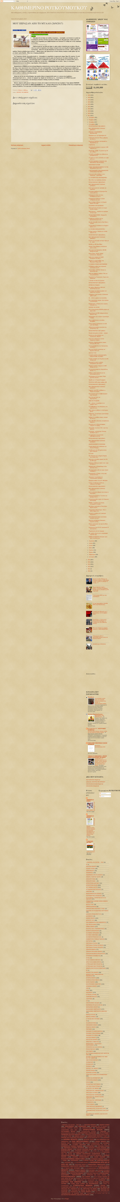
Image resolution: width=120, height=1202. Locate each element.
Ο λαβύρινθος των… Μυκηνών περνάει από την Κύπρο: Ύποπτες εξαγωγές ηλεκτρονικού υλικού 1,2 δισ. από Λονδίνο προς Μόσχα (101, 762)
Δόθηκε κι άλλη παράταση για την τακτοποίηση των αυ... (97, 373)
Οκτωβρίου (92, 122)
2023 (89, 102)
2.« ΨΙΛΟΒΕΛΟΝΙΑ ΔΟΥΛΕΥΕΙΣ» (97, 229)
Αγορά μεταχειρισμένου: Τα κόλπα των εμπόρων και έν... (98, 496)
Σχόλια (102, 796)
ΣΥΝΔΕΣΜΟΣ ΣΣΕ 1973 (90, 842)
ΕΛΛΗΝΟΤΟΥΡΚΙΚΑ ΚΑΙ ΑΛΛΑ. (94, 937)
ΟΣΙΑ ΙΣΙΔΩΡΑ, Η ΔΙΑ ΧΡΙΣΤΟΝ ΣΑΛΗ (99, 716)
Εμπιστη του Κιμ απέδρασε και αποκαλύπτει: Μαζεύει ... (96, 336)
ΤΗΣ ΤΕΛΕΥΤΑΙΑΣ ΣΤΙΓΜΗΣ (93, 1086)
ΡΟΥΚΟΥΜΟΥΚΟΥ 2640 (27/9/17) (97, 182)
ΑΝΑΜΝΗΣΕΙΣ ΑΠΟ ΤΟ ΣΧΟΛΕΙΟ (94, 874)
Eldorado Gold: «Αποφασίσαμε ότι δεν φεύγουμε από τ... (98, 467)
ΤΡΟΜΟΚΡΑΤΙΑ (90, 1102)
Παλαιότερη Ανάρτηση (76, 145)
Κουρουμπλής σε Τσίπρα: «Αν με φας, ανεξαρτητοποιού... (98, 474)
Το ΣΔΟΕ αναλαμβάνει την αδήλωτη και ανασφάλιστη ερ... (98, 155)
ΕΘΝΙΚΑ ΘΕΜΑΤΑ (90, 926)
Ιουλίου (91, 543)
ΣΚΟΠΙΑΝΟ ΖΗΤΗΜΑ (91, 1072)
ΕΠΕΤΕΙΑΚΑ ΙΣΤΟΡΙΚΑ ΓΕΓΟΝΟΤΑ (94, 945)
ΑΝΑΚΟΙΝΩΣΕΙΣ (90, 870)
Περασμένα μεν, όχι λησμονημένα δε (97, 135)
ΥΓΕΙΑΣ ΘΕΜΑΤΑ (90, 1104)
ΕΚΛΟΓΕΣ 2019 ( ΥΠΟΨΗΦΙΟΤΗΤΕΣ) (95, 928)
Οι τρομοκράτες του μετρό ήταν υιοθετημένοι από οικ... (96, 435)
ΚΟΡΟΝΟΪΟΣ (89, 992)
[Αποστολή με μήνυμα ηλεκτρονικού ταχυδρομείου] (34, 90)
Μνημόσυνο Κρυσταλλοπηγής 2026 (100, 746)
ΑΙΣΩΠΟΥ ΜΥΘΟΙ (90, 868)
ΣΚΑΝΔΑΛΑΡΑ (89, 1064)
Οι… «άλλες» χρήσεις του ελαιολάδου (98, 298)
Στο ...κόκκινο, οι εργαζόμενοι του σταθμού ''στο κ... (97, 403)
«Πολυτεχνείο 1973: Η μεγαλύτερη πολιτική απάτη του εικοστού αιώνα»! (100, 637)
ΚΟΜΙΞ (88, 990)
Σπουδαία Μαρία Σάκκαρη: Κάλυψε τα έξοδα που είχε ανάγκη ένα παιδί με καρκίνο (97, 732)
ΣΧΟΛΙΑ (88, 1082)
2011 (89, 568)
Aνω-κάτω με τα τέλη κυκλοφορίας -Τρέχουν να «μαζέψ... (97, 425)
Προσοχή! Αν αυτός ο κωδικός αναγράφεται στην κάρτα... (96, 363)
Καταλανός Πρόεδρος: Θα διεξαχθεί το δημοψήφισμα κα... (98, 142)
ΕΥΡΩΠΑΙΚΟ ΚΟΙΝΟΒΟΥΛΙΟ (93, 955)
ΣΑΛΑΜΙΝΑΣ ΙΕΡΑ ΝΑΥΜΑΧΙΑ (96, 205)
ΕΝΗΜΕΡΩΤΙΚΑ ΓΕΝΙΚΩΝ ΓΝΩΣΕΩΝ (95, 939)
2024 (89, 99)
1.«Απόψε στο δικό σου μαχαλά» (96, 280)
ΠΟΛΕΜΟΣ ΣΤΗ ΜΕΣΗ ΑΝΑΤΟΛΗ (94, 1031)
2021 (89, 106)
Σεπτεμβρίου (92, 124)
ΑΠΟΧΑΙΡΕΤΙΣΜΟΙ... (91, 881)
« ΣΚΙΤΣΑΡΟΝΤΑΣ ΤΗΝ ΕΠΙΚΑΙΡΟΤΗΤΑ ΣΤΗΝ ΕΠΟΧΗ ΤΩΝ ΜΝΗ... (98, 171)
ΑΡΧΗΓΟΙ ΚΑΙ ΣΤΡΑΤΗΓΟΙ (99, 644)
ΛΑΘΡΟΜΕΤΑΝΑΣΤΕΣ (91, 996)
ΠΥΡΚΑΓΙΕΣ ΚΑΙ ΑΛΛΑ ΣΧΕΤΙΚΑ (94, 1047)
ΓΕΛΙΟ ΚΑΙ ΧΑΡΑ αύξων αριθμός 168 (98, 382)
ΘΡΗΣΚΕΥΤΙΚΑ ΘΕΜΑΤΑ (92, 972)
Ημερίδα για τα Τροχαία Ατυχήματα (97, 380)
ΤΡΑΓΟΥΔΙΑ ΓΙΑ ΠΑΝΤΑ (92, 1092)
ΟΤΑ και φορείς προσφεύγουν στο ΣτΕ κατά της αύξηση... (98, 324)
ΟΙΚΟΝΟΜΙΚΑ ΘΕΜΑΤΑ (92, 1025)
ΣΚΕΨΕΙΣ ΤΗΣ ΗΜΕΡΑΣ (22, 92)
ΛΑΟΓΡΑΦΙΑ (89, 998)
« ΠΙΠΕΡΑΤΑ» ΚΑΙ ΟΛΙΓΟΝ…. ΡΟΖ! (94, 862)
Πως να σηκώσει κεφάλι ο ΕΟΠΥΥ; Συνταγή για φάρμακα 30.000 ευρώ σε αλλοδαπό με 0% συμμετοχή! (101, 588)
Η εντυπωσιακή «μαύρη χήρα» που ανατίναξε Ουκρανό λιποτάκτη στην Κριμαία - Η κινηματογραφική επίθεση (100, 701)
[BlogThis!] (36, 90)
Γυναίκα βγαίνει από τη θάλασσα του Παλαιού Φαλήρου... (97, 447)
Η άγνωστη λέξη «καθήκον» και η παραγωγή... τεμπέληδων (97, 175)
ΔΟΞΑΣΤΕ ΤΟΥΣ (90, 920)
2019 (89, 111)
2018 (89, 113)
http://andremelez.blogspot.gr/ (93, 779)
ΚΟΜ (87, 988)
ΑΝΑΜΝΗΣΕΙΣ (89, 872)
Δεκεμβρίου (92, 117)
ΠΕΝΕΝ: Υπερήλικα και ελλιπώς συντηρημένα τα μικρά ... (96, 503)
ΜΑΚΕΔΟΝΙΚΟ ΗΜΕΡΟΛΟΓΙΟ (93, 1009)
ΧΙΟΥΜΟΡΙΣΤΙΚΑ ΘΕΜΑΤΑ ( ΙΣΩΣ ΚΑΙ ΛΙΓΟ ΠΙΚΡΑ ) (75, 1194)
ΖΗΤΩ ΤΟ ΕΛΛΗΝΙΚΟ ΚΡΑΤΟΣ (93, 962)
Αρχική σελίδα (45, 145)
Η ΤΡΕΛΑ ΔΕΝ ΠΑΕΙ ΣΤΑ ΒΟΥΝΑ (94, 964)
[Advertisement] (94, 661)
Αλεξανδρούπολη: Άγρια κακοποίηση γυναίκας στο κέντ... (97, 517)
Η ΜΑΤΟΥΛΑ (92, 144)
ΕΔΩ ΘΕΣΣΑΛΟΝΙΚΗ (91, 924)
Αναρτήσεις (103, 793)
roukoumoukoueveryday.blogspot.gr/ (94, 784)
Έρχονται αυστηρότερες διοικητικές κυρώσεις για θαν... (97, 521)
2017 (89, 115)
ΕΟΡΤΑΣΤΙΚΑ (89, 941)
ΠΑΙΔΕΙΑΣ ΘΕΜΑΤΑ (91, 1027)
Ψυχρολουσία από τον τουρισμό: (96, 531)
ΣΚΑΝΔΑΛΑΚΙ (89, 1062)
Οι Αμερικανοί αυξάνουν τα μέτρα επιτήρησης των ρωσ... (97, 199)
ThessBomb (91, 697)
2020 (89, 108)
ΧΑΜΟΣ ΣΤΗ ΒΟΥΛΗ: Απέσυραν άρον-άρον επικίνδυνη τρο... (98, 537)
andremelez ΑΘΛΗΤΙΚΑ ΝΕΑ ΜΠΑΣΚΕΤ (95, 781)
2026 (89, 95)
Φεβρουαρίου (92, 554)
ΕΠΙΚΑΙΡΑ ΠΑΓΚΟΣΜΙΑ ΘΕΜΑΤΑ (94, 951)
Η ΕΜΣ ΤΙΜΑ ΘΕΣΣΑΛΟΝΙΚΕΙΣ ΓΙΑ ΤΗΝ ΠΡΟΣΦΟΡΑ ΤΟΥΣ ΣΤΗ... (98, 167)
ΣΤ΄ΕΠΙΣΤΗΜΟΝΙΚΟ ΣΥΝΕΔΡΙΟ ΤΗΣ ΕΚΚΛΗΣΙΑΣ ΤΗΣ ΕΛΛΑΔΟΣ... (98, 162)
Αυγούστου (92, 541)
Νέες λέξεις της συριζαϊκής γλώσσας (97, 180)
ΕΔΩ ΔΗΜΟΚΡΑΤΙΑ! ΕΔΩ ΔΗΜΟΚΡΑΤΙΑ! (96, 922)
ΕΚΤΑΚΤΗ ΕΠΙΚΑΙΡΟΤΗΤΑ (92, 930)
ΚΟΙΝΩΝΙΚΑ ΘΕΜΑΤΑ (91, 986)
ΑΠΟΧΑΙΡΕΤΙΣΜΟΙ (90, 879)
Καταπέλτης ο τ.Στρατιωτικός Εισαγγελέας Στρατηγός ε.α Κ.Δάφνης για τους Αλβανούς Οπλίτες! (100, 621)
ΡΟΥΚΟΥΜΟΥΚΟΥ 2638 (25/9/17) (97, 282)
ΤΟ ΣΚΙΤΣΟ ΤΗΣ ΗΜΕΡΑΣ (92, 1088)
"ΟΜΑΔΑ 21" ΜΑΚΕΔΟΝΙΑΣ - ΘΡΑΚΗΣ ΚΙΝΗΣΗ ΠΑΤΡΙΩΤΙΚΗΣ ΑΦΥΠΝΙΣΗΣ (97, 756)
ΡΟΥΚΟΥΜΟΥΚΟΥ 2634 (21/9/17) (97, 486)
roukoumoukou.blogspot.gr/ (92, 786)
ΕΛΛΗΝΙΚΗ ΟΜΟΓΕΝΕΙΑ (92, 935)
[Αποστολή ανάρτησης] (31, 90)
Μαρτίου (91, 552)
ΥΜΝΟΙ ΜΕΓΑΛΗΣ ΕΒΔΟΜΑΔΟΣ (94, 1106)
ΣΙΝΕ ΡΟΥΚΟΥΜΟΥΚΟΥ (92, 1060)
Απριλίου (91, 550)
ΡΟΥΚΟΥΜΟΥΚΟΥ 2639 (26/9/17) (97, 235)
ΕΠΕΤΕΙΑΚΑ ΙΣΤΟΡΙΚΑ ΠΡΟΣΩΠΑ (94, 947)
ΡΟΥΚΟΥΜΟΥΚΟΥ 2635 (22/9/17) (97, 438)
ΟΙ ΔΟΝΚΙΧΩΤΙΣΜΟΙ (91, 1023)
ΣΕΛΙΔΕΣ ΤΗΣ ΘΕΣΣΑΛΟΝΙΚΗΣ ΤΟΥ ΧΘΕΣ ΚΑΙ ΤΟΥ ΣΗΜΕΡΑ (90, 1178)
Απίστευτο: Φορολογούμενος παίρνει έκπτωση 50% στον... (97, 343)
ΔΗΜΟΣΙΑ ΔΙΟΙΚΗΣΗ (91, 906)
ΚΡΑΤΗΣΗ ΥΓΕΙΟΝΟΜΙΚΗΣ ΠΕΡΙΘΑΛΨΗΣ (95, 132)
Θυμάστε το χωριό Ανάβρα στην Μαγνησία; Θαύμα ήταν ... (96, 261)
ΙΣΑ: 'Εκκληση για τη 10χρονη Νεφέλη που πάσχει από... (98, 456)
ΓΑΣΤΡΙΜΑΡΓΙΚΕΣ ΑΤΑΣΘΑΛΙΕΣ (94, 895)
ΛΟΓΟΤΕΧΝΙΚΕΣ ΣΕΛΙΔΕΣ (92, 1002)
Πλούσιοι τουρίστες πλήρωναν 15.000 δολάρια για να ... (98, 366)
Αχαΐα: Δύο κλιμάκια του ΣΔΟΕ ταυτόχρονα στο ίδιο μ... (96, 258)
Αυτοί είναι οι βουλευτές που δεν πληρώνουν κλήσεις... (96, 339)
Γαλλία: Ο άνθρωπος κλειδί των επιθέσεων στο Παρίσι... (96, 483)
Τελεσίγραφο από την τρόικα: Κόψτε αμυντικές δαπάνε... (97, 377)
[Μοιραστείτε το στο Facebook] (39, 90)
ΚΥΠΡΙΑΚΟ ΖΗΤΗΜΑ (91, 994)
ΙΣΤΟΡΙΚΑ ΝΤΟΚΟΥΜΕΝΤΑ (93, 980)
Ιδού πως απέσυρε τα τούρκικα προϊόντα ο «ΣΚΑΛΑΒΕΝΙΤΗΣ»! (100, 628)
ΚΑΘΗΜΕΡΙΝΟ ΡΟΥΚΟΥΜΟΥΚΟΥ (49, 7)
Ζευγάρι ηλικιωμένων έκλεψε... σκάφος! (98, 333)
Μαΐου (90, 547)
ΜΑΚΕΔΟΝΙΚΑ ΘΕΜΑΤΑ (92, 1007)
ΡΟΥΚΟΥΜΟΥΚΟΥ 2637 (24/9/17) (97, 330)
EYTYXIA (91, 453)
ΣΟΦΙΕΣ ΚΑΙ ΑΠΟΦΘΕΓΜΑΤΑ (93, 1078)
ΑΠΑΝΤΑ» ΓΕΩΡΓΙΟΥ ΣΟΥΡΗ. (93, 877)
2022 (89, 104)
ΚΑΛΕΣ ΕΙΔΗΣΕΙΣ (90, 982)
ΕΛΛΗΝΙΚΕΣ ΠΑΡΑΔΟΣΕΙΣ (92, 933)
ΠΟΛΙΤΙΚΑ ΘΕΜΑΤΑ (91, 1037)
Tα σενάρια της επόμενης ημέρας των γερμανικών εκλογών (98, 291)
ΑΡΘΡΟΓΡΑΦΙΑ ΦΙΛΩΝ (91, 885)
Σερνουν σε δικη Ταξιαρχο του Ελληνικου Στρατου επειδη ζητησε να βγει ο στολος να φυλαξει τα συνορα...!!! (101, 580)
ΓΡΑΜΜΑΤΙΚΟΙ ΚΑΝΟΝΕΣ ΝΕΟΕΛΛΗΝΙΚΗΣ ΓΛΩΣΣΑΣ (97, 1134)
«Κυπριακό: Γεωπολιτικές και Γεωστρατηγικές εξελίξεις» (96, 477)
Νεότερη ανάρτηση (17, 145)
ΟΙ (86, 1020)
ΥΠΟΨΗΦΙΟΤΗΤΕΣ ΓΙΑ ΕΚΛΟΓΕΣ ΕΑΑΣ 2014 (97, 1110)
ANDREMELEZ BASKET (90, 816)
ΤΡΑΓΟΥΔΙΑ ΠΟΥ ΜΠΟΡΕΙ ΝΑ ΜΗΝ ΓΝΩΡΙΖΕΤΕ (84, 1190)
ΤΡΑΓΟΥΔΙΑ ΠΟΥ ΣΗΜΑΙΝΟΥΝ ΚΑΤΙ (95, 1090)
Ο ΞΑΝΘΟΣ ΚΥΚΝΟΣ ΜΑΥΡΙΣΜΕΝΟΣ (98, 264)
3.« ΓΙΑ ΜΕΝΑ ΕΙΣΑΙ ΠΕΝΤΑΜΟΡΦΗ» (98, 177)
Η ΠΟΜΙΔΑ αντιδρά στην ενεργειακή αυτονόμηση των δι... (97, 267)
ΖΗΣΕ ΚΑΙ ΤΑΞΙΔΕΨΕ (94, 400)
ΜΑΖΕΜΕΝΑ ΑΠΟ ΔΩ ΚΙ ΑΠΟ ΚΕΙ (94, 1005)
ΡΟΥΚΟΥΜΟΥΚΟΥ (90, 1049)
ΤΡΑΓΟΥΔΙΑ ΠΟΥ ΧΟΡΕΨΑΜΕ (93, 1100)
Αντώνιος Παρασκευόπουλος (95, 714)
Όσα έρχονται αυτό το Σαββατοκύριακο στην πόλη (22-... (98, 394)
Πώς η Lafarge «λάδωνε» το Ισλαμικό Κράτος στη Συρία (97, 203)
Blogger (67, 1198)
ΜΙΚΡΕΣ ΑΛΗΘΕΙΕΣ (91, 1016)
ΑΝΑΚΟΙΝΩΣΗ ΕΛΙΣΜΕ (94, 164)
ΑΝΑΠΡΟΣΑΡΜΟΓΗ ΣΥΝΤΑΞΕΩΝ (97, 444)
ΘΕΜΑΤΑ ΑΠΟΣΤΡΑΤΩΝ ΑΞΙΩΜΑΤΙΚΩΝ (95, 968)
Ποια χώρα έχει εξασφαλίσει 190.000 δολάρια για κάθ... (97, 250)
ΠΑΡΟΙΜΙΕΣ (89, 1029)
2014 (89, 564)
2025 (89, 97)
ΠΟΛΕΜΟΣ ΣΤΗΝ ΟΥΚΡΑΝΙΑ (93, 1033)
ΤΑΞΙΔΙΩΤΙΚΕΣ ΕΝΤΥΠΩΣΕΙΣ (93, 1084)
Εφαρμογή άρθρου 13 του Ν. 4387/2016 (98, 480)
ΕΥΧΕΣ (88, 958)
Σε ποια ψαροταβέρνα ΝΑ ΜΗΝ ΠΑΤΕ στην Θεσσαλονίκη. (100, 604)
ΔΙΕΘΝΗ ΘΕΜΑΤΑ (90, 918)
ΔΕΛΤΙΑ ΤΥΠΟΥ (90, 904)
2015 (89, 562)
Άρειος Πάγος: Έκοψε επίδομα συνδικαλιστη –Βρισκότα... (96, 254)
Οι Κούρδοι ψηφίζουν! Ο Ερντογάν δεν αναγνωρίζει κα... (98, 192)
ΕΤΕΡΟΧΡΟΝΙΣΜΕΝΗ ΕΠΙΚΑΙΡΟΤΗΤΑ (95, 953)
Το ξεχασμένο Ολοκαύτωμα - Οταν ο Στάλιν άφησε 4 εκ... (97, 510)
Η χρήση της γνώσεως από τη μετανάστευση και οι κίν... (96, 219)
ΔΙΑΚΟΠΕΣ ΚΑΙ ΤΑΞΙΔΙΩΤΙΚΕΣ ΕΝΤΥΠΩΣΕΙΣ (97, 910)
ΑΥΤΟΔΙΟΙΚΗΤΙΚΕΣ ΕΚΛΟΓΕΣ (93, 889)
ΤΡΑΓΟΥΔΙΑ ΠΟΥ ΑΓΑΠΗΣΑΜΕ (93, 1094)
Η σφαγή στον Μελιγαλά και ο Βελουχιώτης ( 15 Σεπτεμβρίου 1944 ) (100, 613)
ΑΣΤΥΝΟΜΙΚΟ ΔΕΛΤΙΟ (91, 887)
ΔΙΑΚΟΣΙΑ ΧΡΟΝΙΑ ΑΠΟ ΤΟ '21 (93, 914)
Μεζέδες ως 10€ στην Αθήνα (95, 244)
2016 (89, 559)
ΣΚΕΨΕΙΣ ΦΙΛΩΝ (90, 1070)
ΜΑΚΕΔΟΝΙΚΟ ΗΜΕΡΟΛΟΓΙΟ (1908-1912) (96, 1011)
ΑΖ (87, 864)
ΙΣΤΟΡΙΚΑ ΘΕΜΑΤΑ (91, 977)
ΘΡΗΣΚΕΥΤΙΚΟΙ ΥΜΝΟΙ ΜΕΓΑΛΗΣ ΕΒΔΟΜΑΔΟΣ (90, 1155)
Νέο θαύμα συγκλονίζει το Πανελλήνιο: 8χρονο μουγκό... (98, 507)
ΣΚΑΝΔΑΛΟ (89, 1066)
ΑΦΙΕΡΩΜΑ (89, 891)
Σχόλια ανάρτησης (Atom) (23, 148)
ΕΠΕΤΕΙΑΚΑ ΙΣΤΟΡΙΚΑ (91, 943)
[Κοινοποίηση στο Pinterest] (40, 90)
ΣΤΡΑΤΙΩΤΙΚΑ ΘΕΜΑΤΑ (92, 1080)
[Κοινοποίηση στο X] (37, 90)
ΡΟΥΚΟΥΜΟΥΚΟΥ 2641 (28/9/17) (97, 126)
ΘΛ (87, 970)
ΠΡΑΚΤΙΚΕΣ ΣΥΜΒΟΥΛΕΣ (92, 1041)
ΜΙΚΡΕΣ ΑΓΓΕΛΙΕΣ (91, 1014)
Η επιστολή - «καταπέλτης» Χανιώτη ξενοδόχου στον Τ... (97, 432)
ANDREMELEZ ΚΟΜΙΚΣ (90, 800)
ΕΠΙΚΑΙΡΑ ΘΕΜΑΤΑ (91, 949)
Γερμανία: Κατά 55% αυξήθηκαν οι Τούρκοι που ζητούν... (97, 391)
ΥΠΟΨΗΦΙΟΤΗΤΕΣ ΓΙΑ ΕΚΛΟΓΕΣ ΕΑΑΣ (96, 1108)
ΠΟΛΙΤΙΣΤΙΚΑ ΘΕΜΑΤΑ (91, 1039)
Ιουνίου (91, 545)
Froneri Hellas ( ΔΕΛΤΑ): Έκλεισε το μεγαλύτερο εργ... (97, 270)
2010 (89, 571)
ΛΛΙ (87, 1000)
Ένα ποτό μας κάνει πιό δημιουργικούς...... (94, 398)
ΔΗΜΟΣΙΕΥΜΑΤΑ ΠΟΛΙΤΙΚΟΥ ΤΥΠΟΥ (95, 908)
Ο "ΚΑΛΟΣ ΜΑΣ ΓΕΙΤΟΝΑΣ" (93, 1018)
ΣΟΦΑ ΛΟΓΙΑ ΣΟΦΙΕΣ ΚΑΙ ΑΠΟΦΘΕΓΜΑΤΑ (96, 1074)
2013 (89, 566)
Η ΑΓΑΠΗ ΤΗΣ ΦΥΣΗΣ (94, 307)
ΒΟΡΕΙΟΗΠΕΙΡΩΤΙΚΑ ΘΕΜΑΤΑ (93, 893)
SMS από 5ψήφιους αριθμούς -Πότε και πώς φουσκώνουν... (98, 274)
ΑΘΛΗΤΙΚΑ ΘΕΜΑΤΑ (91, 866)
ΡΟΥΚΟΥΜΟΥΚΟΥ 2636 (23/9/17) (97, 384)
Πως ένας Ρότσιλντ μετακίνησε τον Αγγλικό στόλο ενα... (97, 350)
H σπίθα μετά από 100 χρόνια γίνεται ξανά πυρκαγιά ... (97, 450)
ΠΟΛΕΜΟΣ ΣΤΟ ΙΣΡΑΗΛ (92, 1035)
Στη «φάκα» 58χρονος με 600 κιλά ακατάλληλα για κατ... (97, 288)
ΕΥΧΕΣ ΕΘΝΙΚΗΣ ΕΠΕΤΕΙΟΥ (93, 960)
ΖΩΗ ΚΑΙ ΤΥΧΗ (92, 353)
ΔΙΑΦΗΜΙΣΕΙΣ (89, 916)
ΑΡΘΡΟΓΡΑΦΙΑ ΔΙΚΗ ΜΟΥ (92, 883)
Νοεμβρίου (91, 119)
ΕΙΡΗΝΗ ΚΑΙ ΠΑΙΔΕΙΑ (94, 285)
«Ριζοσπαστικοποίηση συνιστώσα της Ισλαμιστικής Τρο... (97, 328)
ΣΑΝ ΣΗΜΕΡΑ (89, 1051)
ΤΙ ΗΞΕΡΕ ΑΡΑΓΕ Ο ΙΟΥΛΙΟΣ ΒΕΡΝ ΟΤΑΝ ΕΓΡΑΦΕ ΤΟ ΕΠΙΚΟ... (97, 356)
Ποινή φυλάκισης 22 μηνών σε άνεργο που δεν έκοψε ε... (98, 208)
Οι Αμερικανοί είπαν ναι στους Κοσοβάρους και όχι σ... (96, 195)
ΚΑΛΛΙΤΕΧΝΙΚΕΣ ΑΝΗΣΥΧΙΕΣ (93, 984)
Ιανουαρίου (92, 556)
